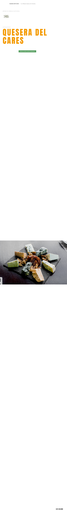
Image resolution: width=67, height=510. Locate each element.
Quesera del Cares (14, 3)
